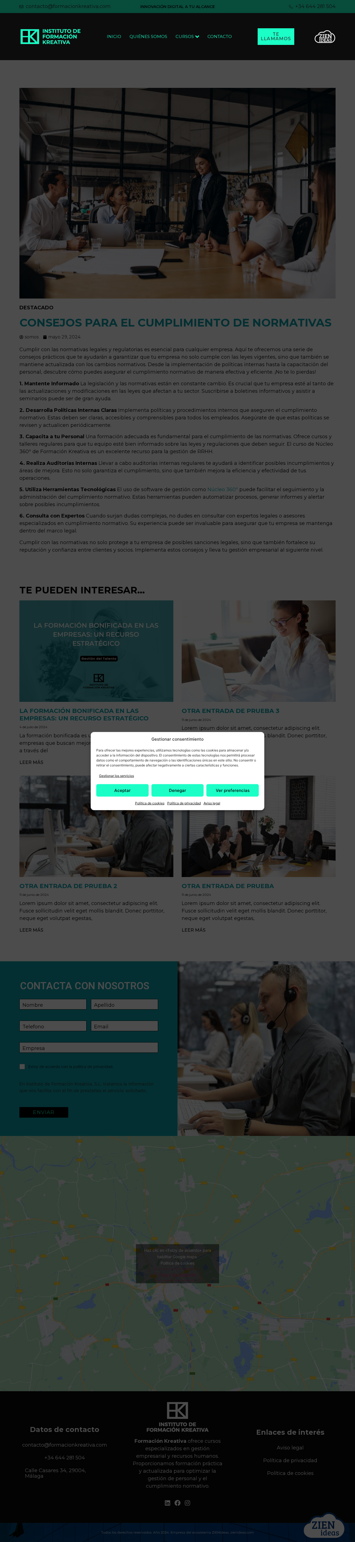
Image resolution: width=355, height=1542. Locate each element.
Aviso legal (212, 803)
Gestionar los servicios (116, 776)
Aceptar (122, 790)
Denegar (177, 790)
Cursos (185, 36)
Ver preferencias (233, 790)
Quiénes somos (148, 36)
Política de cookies (149, 803)
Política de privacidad (184, 803)
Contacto (219, 36)
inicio (114, 36)
